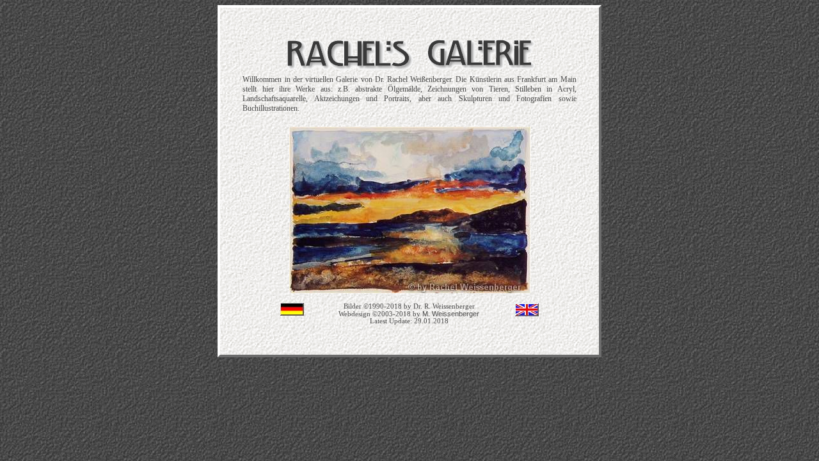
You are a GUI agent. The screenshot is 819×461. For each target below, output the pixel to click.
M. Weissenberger (450, 314)
